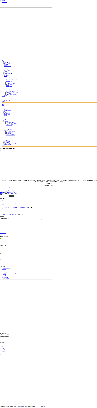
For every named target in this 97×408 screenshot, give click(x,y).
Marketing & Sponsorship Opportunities (10, 99)
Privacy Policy (43, 406)
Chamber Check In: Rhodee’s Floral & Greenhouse (10, 214)
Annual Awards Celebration (10, 131)
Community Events (7, 121)
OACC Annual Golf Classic (10, 91)
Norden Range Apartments (12, 193)
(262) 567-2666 (2, 338)
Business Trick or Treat (9, 84)
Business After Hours (9, 88)
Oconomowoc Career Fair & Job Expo (12, 92)
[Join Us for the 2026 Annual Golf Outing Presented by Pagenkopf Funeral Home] (3, 206)
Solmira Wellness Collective (11, 192)
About (3, 61)
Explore (3, 111)
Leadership (6, 64)
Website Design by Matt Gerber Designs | (21, 406)
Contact (3, 101)
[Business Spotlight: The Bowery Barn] (3, 202)
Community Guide (7, 70)
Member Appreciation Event (10, 90)
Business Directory (7, 69)
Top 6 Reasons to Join (7, 97)
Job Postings (6, 76)
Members (3, 96)
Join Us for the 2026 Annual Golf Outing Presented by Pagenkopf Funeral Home (15, 207)
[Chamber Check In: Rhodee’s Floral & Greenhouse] (3, 213)
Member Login (6, 98)
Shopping (5, 71)
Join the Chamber (7, 141)
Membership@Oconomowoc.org (5, 340)
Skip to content (2, 0)
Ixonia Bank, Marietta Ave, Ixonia (11, 190)
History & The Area (7, 63)
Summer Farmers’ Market (10, 78)
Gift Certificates (6, 75)
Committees (6, 65)
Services (5, 74)
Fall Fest (7, 82)
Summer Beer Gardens (9, 80)
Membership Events (7, 130)
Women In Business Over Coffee (11, 94)
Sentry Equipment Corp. (12, 187)
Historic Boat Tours (9, 81)
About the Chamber (7, 62)
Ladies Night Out (9, 86)
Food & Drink (6, 72)
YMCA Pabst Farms (9, 189)
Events (3, 120)
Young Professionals (7, 110)
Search (1, 194)
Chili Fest (7, 85)
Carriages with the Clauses (10, 83)
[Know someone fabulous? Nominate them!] (3, 210)
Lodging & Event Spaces (8, 73)
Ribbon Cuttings (8, 93)
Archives (1, 218)
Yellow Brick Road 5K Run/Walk (11, 79)
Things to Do (6, 68)
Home (3, 60)
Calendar (5, 95)
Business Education (9, 89)
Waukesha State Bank (10, 191)
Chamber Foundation (7, 66)
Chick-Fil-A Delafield (9, 188)
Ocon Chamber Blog (7, 100)
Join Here (3, 102)
